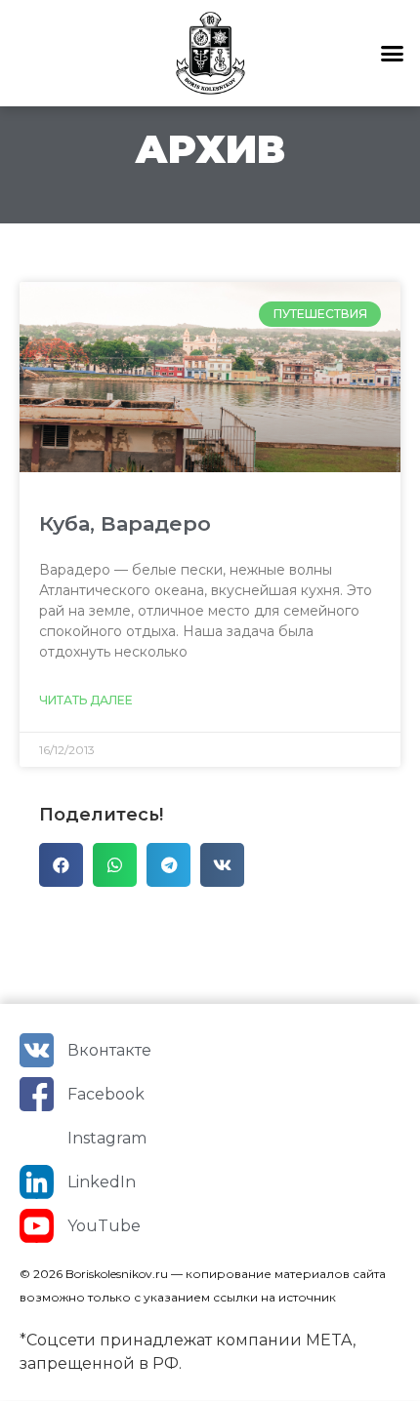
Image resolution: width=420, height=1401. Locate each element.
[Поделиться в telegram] (168, 865)
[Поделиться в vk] (222, 865)
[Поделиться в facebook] (61, 865)
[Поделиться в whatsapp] (115, 865)
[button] (392, 53)
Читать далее (86, 700)
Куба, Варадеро (125, 523)
